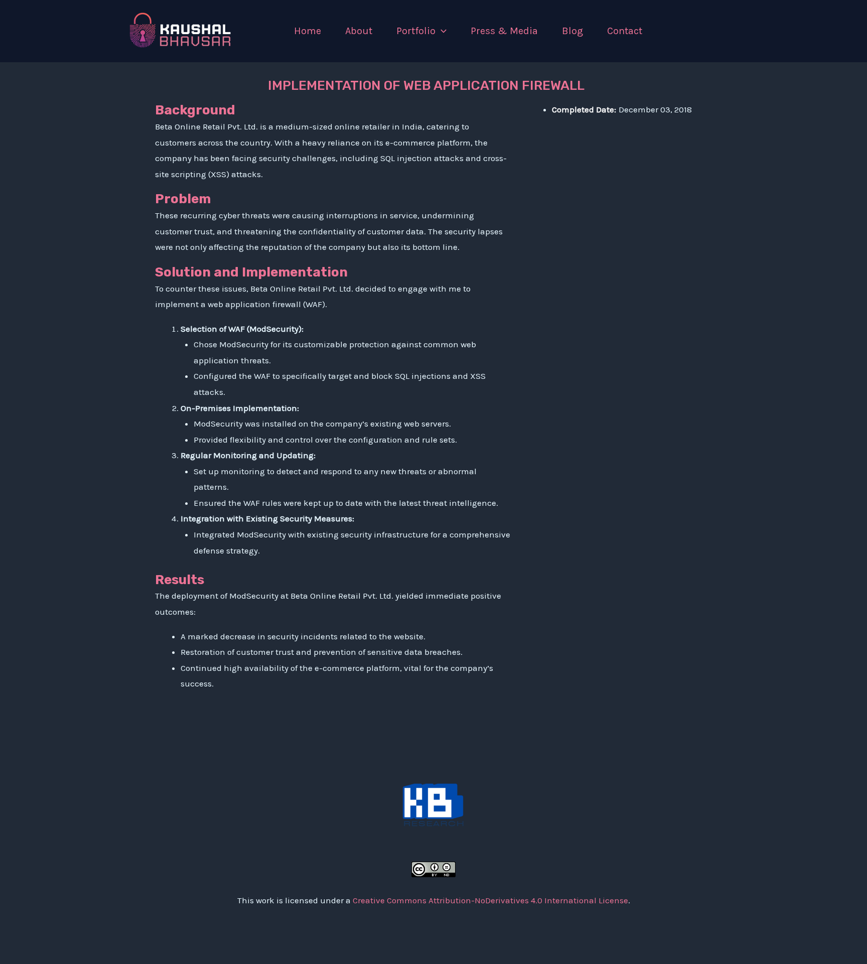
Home (307, 31)
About (358, 31)
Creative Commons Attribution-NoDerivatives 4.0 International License (490, 900)
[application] (441, 31)
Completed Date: (584, 109)
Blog (572, 31)
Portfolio (416, 31)
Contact (624, 31)
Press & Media (504, 31)
